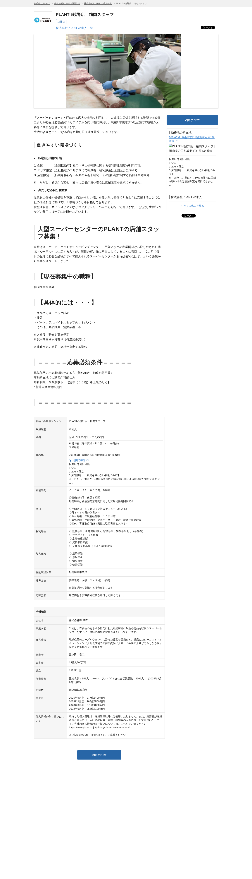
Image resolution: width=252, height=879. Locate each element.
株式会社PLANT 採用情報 (67, 3)
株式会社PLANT (42, 3)
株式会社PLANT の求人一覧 (98, 3)
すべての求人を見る (192, 205)
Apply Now (99, 754)
